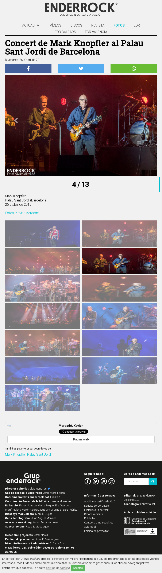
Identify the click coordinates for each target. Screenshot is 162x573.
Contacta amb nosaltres (98, 522)
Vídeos (55, 25)
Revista (97, 25)
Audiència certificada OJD (99, 501)
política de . (58, 567)
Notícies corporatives (96, 505)
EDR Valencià (96, 32)
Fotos (119, 25)
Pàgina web (81, 439)
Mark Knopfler (15, 454)
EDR (137, 25)
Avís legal (90, 526)
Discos (76, 25)
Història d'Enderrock (96, 509)
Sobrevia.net (147, 504)
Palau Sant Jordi (39, 454)
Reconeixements (93, 514)
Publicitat (90, 518)
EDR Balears (65, 32)
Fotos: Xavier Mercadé (22, 213)
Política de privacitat (96, 531)
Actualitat (31, 25)
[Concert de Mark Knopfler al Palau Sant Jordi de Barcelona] (42, 236)
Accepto (78, 567)
